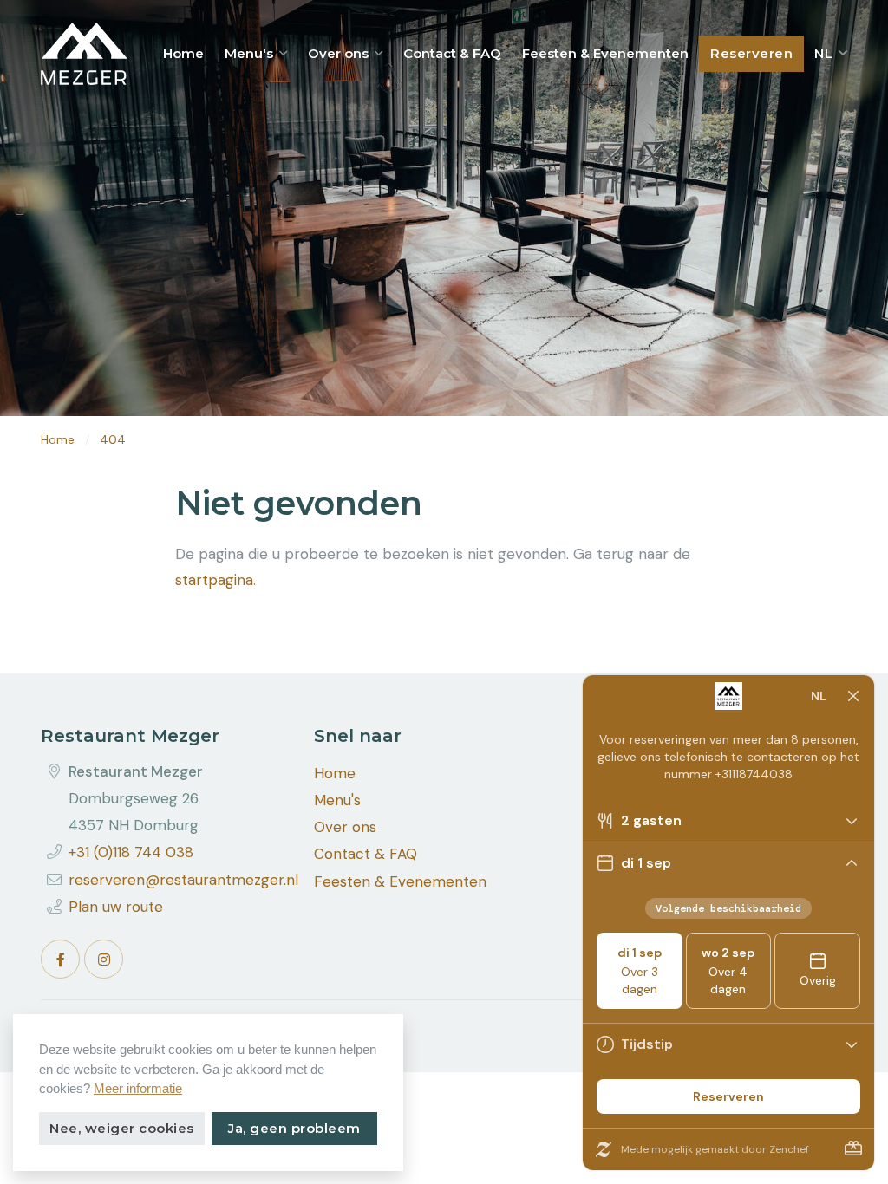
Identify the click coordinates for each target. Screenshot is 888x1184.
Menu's (249, 53)
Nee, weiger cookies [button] (121, 1128)
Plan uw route (116, 906)
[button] (283, 53)
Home (183, 53)
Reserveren (751, 53)
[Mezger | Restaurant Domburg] (84, 53)
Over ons (338, 53)
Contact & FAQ (452, 53)
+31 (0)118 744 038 (131, 852)
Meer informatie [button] (138, 1088)
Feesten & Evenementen (605, 53)
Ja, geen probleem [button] (294, 1128)
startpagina (214, 579)
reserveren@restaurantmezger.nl (183, 879)
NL (825, 53)
